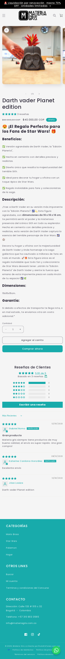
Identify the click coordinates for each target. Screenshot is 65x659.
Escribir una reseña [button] (32, 404)
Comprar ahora (32, 348)
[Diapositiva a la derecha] (39, 94)
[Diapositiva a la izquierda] (26, 94)
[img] (9, 424)
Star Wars (11, 541)
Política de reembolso (23, 650)
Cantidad (7, 323)
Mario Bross (12, 534)
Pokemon (11, 547)
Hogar (9, 554)
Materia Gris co (20, 646)
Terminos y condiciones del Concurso (27, 587)
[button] (3, 15)
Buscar (10, 574)
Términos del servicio (24, 654)
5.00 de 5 (40, 373)
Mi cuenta (11, 581)
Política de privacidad (46, 650)
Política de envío (45, 654)
